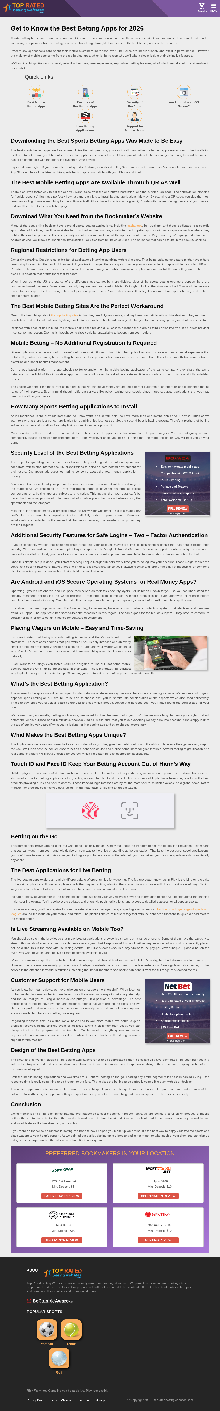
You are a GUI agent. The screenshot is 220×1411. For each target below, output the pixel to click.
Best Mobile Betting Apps (29, 98)
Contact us (83, 1400)
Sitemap (100, 1400)
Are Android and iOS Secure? (179, 98)
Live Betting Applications (78, 122)
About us (66, 1400)
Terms (53, 1400)
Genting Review (158, 1240)
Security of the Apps (126, 98)
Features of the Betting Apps (79, 98)
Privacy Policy (36, 1400)
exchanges (134, 225)
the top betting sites (64, 315)
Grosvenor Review (62, 1240)
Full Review (177, 508)
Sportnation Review (158, 1196)
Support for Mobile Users (127, 122)
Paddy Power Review (61, 1196)
